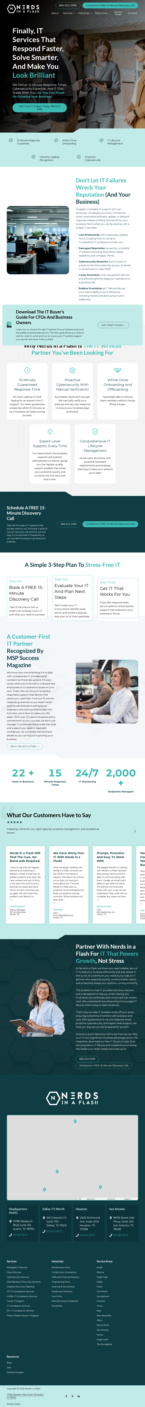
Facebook (66, 1396)
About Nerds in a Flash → (24, 746)
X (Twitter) (72, 1396)
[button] (57, 1172)
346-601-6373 (87, 1235)
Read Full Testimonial (11, 900)
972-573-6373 (54, 1231)
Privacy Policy (14, 1404)
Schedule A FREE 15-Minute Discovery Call (110, 5)
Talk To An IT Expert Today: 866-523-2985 (39, 107)
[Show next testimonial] (134, 831)
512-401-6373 (20, 1235)
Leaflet (83, 1199)
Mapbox (134, 1199)
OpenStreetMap (101, 1199)
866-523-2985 (68, 5)
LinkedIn (79, 1396)
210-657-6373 (120, 1235)
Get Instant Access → (113, 325)
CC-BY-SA (119, 1199)
